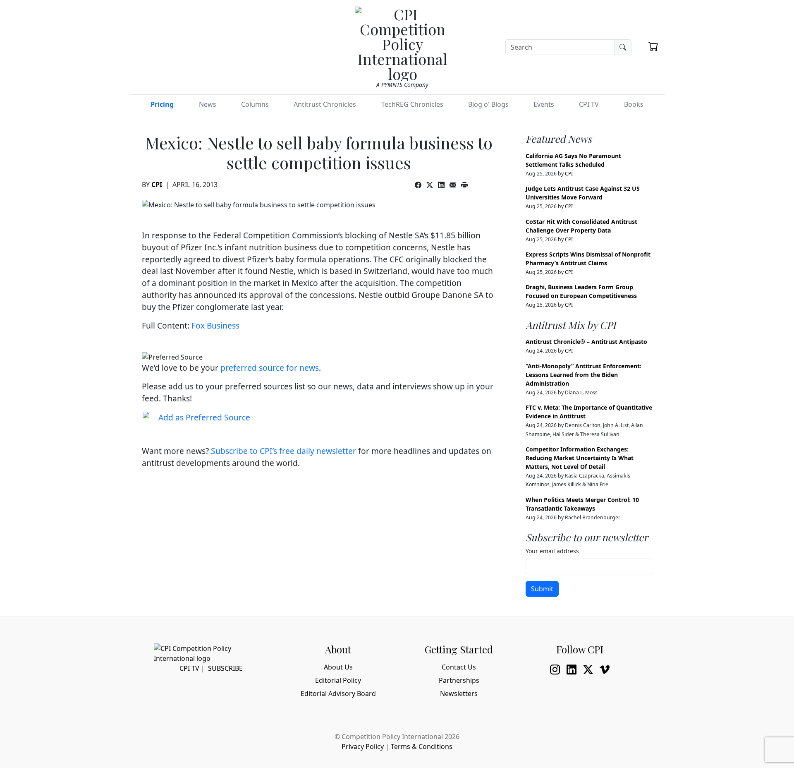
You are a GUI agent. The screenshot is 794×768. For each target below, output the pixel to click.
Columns (255, 104)
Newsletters (459, 693)
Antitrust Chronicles (325, 104)
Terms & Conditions (421, 746)
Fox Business (215, 325)
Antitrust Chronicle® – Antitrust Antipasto (586, 342)
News (207, 104)
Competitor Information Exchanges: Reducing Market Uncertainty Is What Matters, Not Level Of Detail (580, 457)
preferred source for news (269, 367)
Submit (542, 588)
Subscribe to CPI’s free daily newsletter (283, 450)
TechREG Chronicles (412, 104)
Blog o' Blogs (488, 104)
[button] (653, 46)
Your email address (552, 551)
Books (633, 104)
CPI (156, 184)
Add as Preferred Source (203, 417)
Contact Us (459, 667)
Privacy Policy (363, 746)
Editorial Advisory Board (338, 693)
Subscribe (225, 668)
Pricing (162, 104)
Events (543, 104)
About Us (338, 667)
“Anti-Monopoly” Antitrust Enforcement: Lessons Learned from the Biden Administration (583, 374)
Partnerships (459, 680)
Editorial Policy (338, 680)
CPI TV (589, 104)
